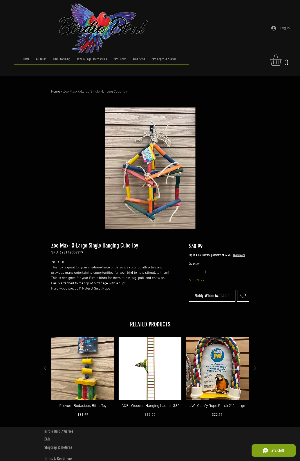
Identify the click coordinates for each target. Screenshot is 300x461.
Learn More (239, 255)
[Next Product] (255, 368)
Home (55, 91)
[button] (282, 60)
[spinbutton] (199, 272)
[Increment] (205, 272)
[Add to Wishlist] (243, 296)
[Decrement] (192, 272)
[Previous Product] (45, 368)
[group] (150, 380)
